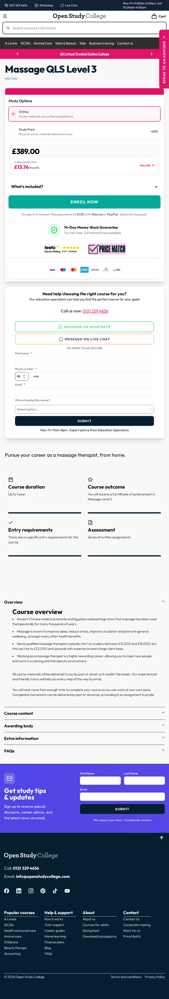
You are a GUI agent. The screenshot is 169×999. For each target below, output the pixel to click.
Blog (48, 948)
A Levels (11, 43)
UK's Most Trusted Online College (84, 54)
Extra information (21, 738)
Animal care (12, 936)
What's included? (27, 186)
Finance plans (54, 942)
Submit (84, 421)
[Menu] (4, 16)
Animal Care (43, 43)
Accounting (12, 953)
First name (23, 353)
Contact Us (131, 919)
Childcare (11, 942)
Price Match (132, 936)
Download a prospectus (100, 936)
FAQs (9, 750)
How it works (54, 919)
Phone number (26, 369)
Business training (101, 43)
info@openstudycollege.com (43, 876)
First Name (88, 773)
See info (145, 165)
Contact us (125, 43)
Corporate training (136, 925)
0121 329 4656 (95, 310)
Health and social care (20, 930)
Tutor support (54, 925)
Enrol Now (84, 201)
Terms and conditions (126, 977)
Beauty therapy (15, 948)
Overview (13, 602)
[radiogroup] (84, 122)
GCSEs (26, 43)
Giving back (91, 930)
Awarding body (18, 725)
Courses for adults (96, 925)
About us (89, 919)
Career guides (55, 930)
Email (20, 384)
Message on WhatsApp (87, 327)
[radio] (13, 114)
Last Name (132, 773)
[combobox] (84, 409)
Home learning (55, 936)
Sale (83, 43)
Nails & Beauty (65, 43)
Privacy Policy (155, 977)
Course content (18, 713)
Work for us (131, 930)
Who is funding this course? (32, 400)
